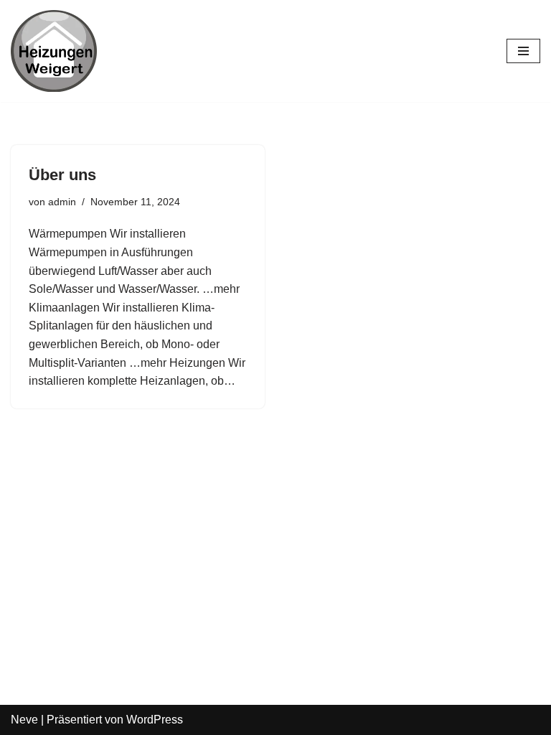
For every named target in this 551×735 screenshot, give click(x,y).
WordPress (154, 719)
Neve (24, 719)
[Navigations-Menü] (523, 51)
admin (62, 201)
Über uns (62, 175)
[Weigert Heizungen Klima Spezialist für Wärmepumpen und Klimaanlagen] (54, 51)
